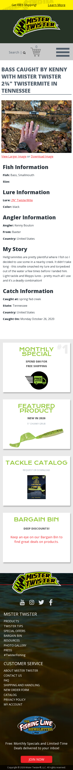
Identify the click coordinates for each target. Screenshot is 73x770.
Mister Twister (20, 614)
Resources (12, 640)
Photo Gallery (15, 645)
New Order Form (16, 690)
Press (8, 650)
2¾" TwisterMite (22, 200)
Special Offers (14, 631)
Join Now (36, 759)
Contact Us (13, 676)
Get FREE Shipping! (24, 5)
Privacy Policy (15, 700)
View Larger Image (13, 156)
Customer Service (23, 663)
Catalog (10, 695)
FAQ (6, 680)
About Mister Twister (21, 671)
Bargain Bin (13, 636)
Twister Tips (13, 626)
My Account (13, 704)
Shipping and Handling (22, 685)
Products (11, 621)
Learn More (56, 5)
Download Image (42, 156)
